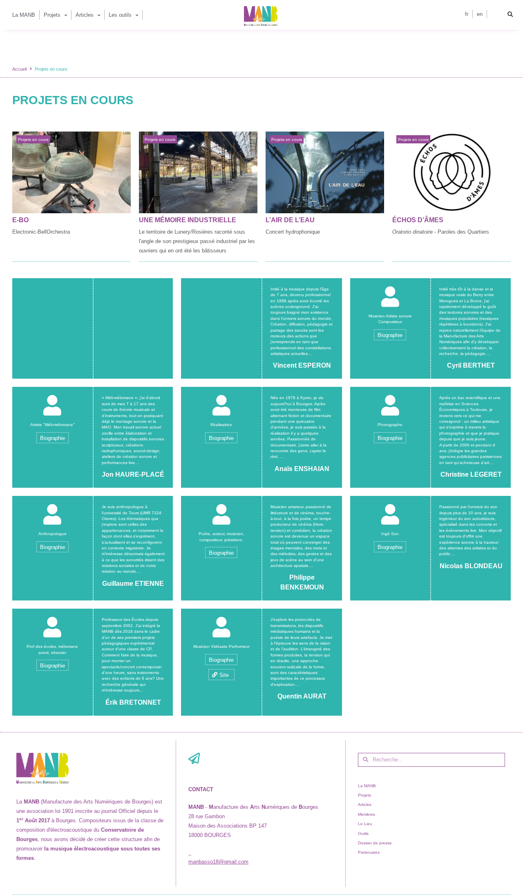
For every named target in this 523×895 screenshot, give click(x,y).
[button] (510, 15)
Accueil (19, 69)
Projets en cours (33, 139)
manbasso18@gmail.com (218, 862)
